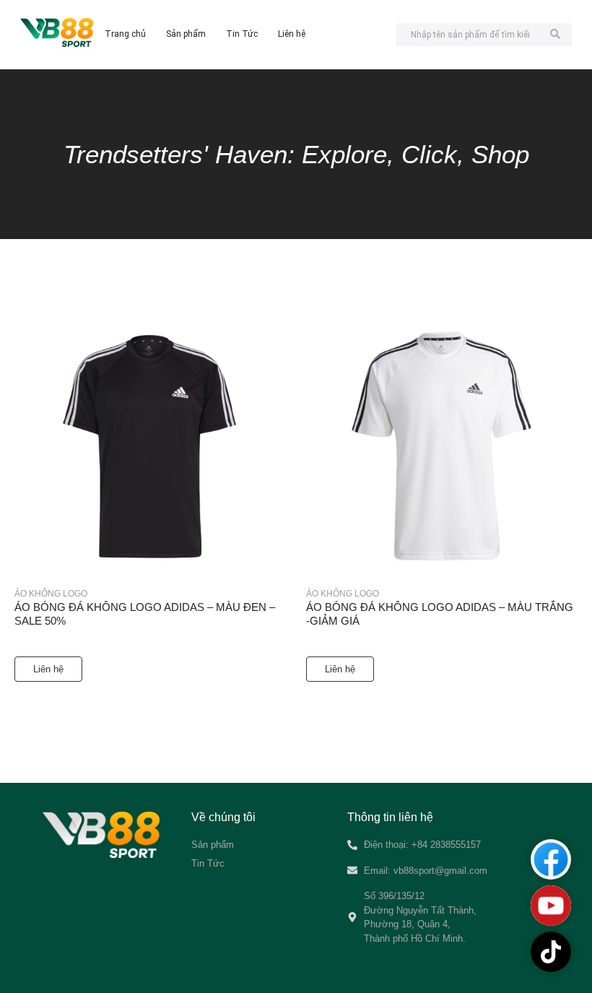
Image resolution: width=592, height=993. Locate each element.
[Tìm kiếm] (555, 34)
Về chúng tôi (223, 817)
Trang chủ (125, 34)
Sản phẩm (186, 34)
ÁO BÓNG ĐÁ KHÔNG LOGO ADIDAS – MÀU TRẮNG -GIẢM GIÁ (439, 614)
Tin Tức (242, 34)
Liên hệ (291, 34)
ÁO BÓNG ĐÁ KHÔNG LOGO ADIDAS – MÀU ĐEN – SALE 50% (144, 614)
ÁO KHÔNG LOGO (50, 594)
